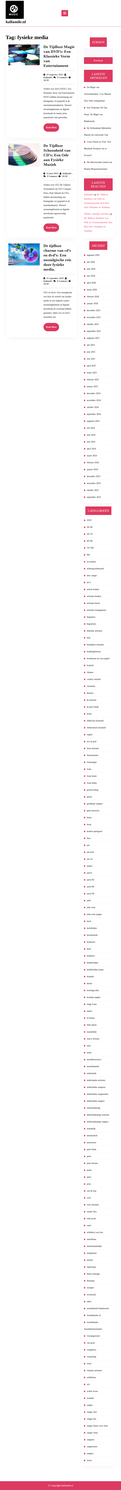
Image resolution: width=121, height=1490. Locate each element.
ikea (88, 838)
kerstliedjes (92, 928)
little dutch (91, 1025)
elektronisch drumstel (96, 727)
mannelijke (92, 1032)
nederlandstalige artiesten (98, 1115)
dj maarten (91, 700)
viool (89, 1363)
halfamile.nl (16, 22)
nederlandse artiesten (96, 1080)
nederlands (91, 1073)
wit (88, 1384)
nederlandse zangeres (96, 1087)
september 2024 (94, 414)
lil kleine (91, 1018)
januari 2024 (92, 469)
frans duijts (92, 783)
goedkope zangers (95, 804)
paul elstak (91, 1149)
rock (89, 1198)
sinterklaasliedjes (94, 1246)
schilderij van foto (95, 1232)
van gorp (91, 1343)
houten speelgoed (94, 831)
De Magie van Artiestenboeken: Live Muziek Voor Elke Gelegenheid (97, 94)
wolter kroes (92, 1391)
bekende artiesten (94, 631)
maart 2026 (92, 290)
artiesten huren (93, 603)
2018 (89, 520)
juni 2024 (91, 435)
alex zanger (92, 575)
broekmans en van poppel (98, 658)
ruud (89, 1225)
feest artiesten (93, 748)
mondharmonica (94, 1059)
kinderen (91, 956)
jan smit (90, 852)
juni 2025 (91, 352)
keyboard (91, 942)
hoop (89, 824)
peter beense (92, 1163)
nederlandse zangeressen (97, 1094)
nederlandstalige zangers (97, 1122)
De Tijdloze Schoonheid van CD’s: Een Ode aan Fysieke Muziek (56, 155)
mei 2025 (91, 359)
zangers (90, 1453)
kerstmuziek (92, 935)
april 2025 (91, 366)
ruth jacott (91, 1218)
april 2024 (91, 449)
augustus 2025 (93, 338)
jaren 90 (90, 893)
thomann (91, 1281)
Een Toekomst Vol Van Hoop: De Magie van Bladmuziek (95, 114)
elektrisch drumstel (95, 721)
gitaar (89, 797)
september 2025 (94, 331)
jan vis (90, 859)
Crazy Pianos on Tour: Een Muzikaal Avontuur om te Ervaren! (97, 149)
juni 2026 (91, 269)
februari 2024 (93, 462)
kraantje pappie (93, 997)
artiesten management (96, 610)
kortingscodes (93, 990)
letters (89, 1011)
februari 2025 (93, 379)
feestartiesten (92, 755)
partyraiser (91, 1142)
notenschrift (92, 1135)
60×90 (89, 541)
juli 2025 (91, 345)
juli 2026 (91, 262)
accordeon (91, 562)
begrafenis (91, 624)
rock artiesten (93, 1205)
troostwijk (91, 1294)
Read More (52, 129)
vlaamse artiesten (94, 1370)
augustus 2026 (93, 255)
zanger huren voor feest (97, 1426)
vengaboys (91, 1350)
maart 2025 (92, 372)
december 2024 (93, 393)
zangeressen (92, 1446)
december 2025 (93, 310)
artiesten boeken (94, 596)
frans (89, 769)
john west (91, 907)
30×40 (89, 527)
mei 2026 (91, 276)
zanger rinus (92, 1433)
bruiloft (90, 665)
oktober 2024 (93, 407)
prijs (89, 1184)
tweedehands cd (94, 1315)
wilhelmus (91, 1377)
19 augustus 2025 (54, 75)
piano (89, 1170)
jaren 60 (90, 880)
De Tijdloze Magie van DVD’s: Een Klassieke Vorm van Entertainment (59, 56)
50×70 (89, 534)
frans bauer (92, 776)
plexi (89, 1177)
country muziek (94, 679)
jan (88, 845)
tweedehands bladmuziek (98, 1308)
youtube (90, 1398)
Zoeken (98, 42)
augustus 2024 (93, 421)
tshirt (89, 1301)
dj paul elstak (93, 707)
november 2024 (94, 400)
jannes (89, 866)
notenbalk (91, 1128)
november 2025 (94, 317)
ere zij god (91, 741)
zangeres (90, 1439)
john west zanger (94, 914)
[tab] (64, 13)
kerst (89, 921)
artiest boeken (93, 589)
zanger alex (92, 1412)
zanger (90, 1405)
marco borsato (93, 1039)
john (89, 900)
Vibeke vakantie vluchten (96, 214)
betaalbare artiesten (95, 644)
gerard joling (92, 790)
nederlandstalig (93, 1108)
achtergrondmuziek (95, 568)
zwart (89, 1460)
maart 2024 (92, 455)
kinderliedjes (92, 963)
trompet (90, 1288)
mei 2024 (91, 442)
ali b (89, 582)
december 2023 (93, 476)
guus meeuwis (93, 810)
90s (88, 555)
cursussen (91, 686)
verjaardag (91, 1356)
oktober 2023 (93, 490)
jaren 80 (90, 886)
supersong (91, 1267)
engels (89, 734)
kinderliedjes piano (95, 969)
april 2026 (91, 283)
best (88, 638)
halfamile (47, 77)
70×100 (90, 548)
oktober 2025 (93, 324)
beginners (91, 617)
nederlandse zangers (95, 1101)
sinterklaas (91, 1239)
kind (89, 949)
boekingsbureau (94, 651)
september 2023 (94, 497)
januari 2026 (92, 303)
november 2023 (94, 483)
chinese (90, 672)
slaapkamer (92, 1253)
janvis (89, 873)
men (89, 1046)
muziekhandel (93, 1066)
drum (89, 714)
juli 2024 (91, 428)
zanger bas (91, 1419)
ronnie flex (92, 1211)
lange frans (92, 1004)
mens (89, 1052)
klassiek (90, 976)
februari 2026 (93, 296)
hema (89, 817)
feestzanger (92, 762)
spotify (90, 1260)
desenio (90, 693)
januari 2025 (92, 386)
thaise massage (93, 1274)
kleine (89, 983)
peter (89, 1156)
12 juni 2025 (52, 173)
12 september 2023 (54, 278)
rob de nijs (91, 1191)
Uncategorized (93, 1336)
